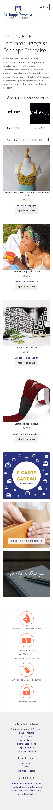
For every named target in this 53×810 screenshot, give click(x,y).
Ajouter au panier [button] (26, 210)
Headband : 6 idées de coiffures (26, 783)
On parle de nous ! (26, 747)
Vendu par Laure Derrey (27, 281)
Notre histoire (26, 740)
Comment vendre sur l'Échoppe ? (26, 729)
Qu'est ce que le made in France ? (26, 790)
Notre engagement (26, 743)
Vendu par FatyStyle (26, 205)
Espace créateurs (26, 736)
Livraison (26, 763)
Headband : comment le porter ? (26, 786)
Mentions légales (26, 770)
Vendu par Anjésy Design (26, 357)
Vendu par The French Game (26, 434)
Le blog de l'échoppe (26, 751)
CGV (26, 767)
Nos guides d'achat (27, 794)
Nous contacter (26, 732)
